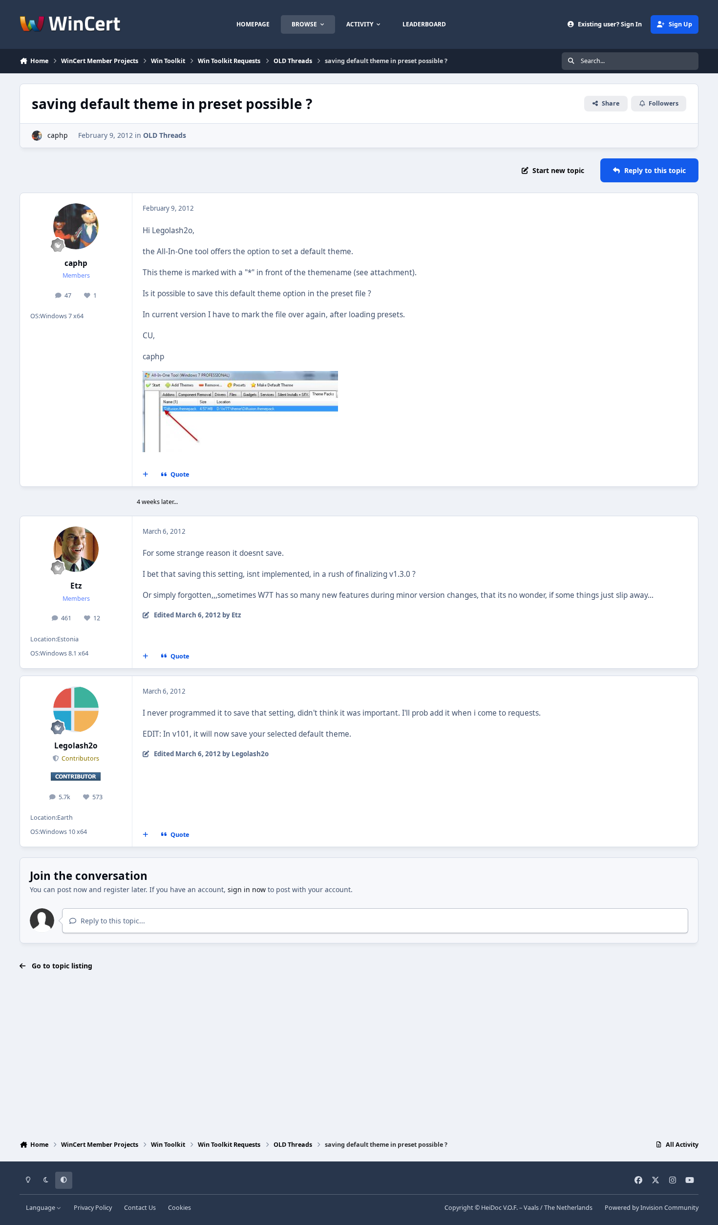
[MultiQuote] (145, 474)
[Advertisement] (359, 1056)
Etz (76, 586)
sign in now (247, 889)
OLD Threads (164, 135)
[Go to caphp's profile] (37, 136)
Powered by (651, 1207)
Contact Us (140, 1207)
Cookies (179, 1207)
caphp (57, 135)
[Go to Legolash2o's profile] (76, 709)
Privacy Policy (93, 1207)
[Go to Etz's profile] (76, 549)
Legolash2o (76, 746)
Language (41, 1207)
